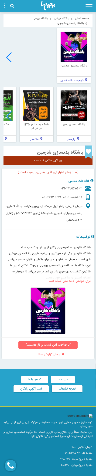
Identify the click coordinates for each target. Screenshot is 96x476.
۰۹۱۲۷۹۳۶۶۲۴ (52, 197)
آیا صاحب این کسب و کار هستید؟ (48, 345)
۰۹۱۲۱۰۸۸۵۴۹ (72, 197)
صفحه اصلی (82, 18)
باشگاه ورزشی (61, 18)
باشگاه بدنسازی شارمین (60, 152)
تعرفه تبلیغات (67, 389)
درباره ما (63, 379)
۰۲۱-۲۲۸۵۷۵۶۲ (71, 188)
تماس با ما (34, 379)
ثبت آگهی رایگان (31, 389)
